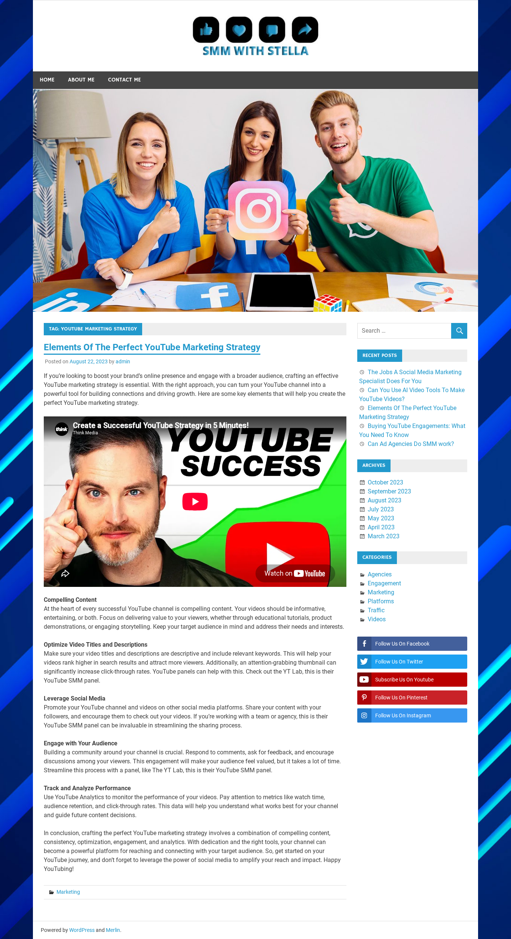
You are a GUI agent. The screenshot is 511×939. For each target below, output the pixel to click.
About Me (81, 79)
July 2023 (381, 509)
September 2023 (389, 491)
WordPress (82, 930)
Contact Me (124, 79)
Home (47, 79)
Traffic (376, 610)
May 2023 (381, 518)
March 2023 (384, 536)
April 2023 (381, 527)
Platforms (381, 601)
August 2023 (384, 500)
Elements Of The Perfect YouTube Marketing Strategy (152, 347)
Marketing (68, 892)
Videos (377, 619)
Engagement (384, 583)
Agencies (380, 574)
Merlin (113, 930)
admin (123, 361)
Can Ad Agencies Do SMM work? (411, 443)
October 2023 (385, 482)
